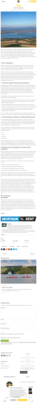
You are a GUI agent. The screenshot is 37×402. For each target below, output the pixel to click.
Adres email (3, 323)
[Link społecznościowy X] (4, 249)
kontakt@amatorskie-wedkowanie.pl (27, 381)
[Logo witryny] (18, 1)
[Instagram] (4, 234)
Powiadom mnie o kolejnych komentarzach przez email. (12, 334)
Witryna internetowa (5, 328)
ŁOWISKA (18, 5)
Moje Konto (34, 1)
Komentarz (3, 307)
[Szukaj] (28, 1)
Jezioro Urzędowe (15, 240)
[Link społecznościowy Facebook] (2, 249)
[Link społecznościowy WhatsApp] (14, 249)
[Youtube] (1, 234)
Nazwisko (27, 359)
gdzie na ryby (4, 246)
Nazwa (2, 319)
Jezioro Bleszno (26, 240)
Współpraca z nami (4, 368)
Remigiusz (13, 10)
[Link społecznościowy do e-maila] (6, 249)
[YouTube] (4, 355)
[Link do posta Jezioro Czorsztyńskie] (18, 272)
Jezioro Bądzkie (3, 240)
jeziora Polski (11, 246)
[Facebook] (2, 355)
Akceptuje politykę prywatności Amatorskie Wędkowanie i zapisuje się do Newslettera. (27, 368)
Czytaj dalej (4, 292)
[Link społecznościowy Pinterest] (9, 249)
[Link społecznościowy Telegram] (16, 249)
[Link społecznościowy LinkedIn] (11, 249)
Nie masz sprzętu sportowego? (5, 196)
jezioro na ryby (25, 246)
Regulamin (3, 363)
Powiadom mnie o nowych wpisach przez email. (10, 337)
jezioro (18, 246)
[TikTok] (7, 355)
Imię (27, 356)
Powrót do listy (18, 254)
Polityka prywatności (5, 365)
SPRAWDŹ (3, 213)
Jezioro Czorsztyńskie (7, 287)
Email (28, 363)
